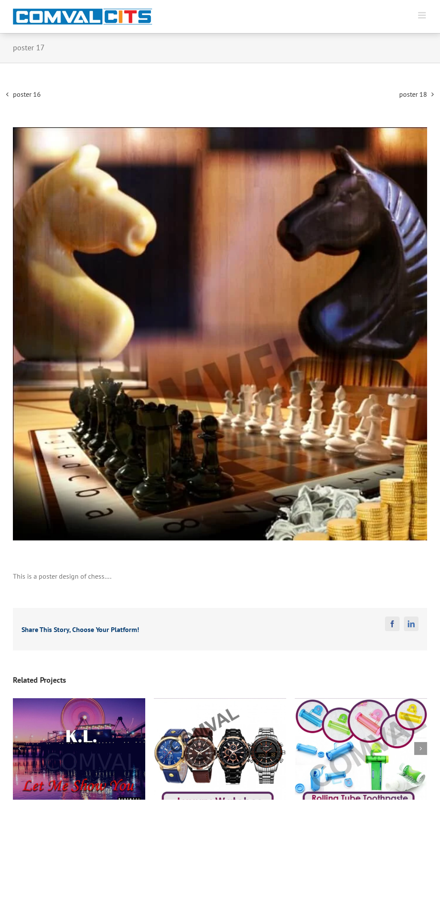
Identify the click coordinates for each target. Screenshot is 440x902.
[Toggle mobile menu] (422, 15)
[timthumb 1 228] (220, 333)
